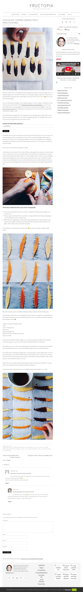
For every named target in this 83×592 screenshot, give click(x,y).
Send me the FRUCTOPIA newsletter (13, 123)
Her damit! (58, 59)
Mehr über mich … (10, 572)
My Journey (41, 575)
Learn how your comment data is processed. (32, 558)
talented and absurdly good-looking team (32, 105)
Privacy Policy (41, 584)
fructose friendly (44, 447)
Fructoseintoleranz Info (63, 95)
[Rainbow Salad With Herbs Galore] (66, 576)
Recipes (41, 567)
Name (4, 534)
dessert (11, 447)
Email (4, 540)
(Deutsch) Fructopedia (62, 110)
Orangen (18, 448)
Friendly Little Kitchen (62, 93)
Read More (68, 589)
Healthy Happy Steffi (62, 98)
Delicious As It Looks (62, 90)
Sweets (10, 446)
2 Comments (19, 25)
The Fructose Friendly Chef (63, 105)
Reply (7, 483)
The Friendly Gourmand (63, 102)
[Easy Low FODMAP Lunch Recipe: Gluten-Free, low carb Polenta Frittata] (66, 568)
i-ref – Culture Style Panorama (64, 100)
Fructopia (41, 5)
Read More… (77, 43)
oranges (23, 448)
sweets (39, 448)
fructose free (36, 447)
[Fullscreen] (78, 74)
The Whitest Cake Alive (62, 107)
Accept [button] (74, 589)
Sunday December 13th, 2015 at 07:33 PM (23, 491)
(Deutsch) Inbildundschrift (63, 112)
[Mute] (76, 74)
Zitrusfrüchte (8, 450)
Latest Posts (41, 565)
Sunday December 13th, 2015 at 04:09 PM (20, 473)
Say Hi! (41, 579)
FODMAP (15, 447)
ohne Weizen (12, 448)
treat (42, 448)
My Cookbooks (41, 570)
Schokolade (34, 448)
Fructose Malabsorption (41, 572)
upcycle (45, 448)
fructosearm (6, 448)
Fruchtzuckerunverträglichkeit (25, 447)
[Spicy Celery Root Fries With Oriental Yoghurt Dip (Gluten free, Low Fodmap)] (74, 576)
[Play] (58, 74)
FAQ (41, 577)
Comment (5, 520)
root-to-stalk (28, 448)
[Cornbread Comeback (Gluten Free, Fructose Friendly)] (58, 576)
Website (5, 546)
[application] (68, 69)
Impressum (41, 581)
